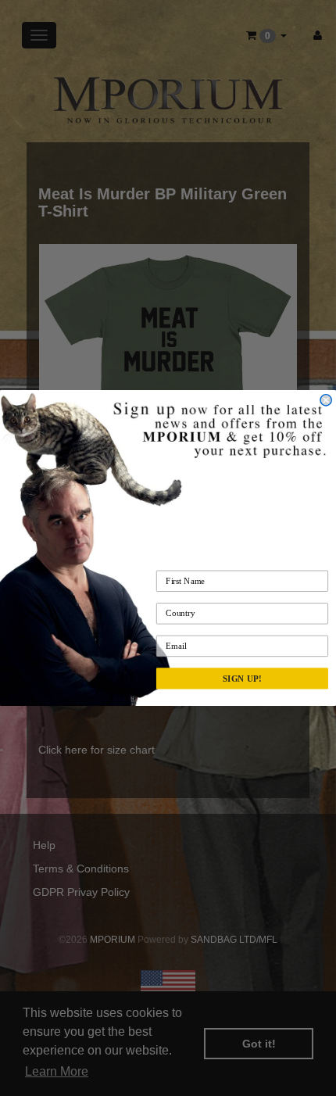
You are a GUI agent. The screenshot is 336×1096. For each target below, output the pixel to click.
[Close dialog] (325, 400)
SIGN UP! (242, 678)
